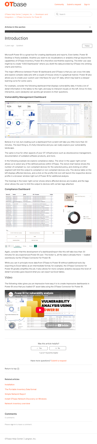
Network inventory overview (17, 403)
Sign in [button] (87, 4)
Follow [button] (87, 46)
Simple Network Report (15, 394)
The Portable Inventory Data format (20, 389)
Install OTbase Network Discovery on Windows (26, 399)
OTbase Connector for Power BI (29, 17)
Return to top (11, 368)
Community (59, 4)
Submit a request (74, 4)
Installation (10, 384)
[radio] (39, 348)
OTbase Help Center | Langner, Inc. (18, 14)
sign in (13, 424)
